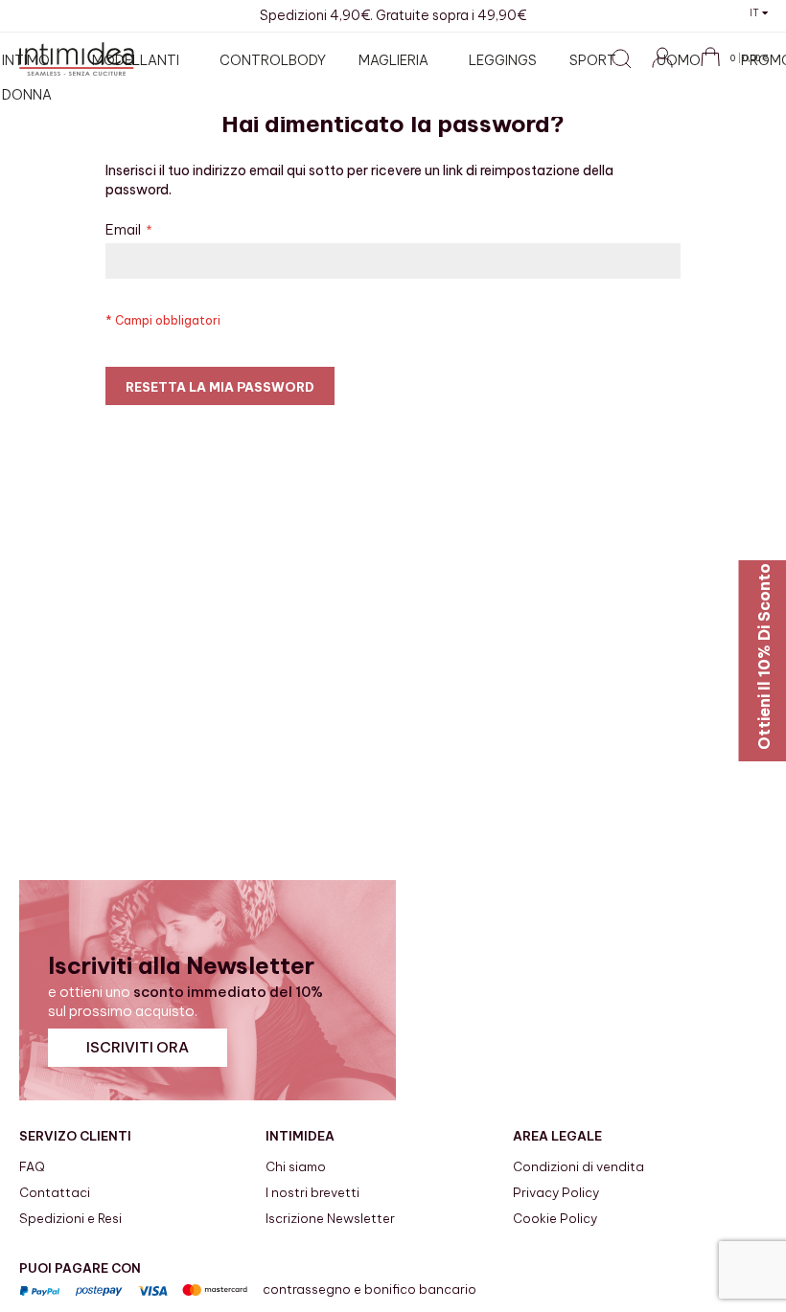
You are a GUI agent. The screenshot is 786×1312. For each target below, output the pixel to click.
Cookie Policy (555, 1218)
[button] (759, 12)
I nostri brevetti (312, 1192)
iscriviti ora (137, 1047)
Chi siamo (296, 1166)
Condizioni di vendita (578, 1166)
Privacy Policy (556, 1192)
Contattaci (54, 1192)
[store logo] (76, 59)
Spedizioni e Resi (70, 1218)
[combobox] (503, 104)
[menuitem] (139, 60)
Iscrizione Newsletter (330, 1218)
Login (671, 68)
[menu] (400, 77)
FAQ (32, 1166)
